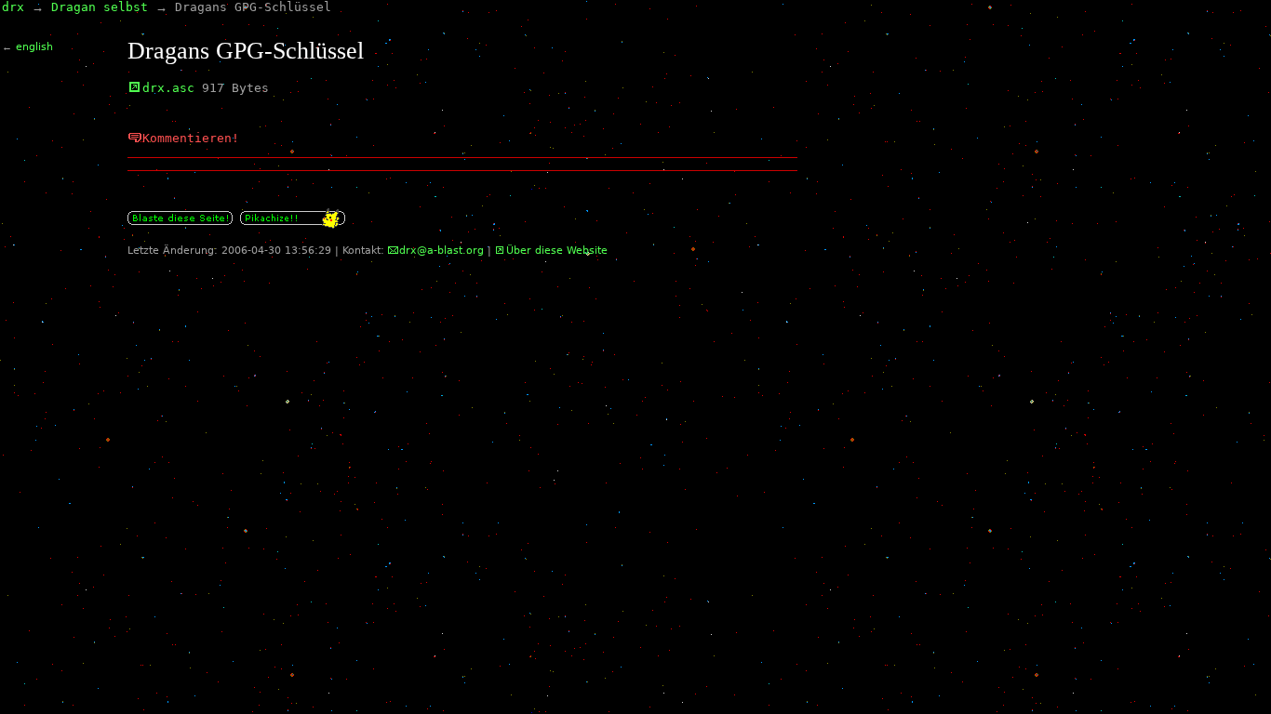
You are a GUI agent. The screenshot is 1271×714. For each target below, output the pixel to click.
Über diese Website (557, 251)
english (34, 47)
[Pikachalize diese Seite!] (292, 225)
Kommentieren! (190, 138)
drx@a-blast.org (441, 251)
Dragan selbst (99, 7)
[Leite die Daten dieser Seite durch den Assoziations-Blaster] (180, 225)
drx (13, 7)
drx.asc (168, 88)
